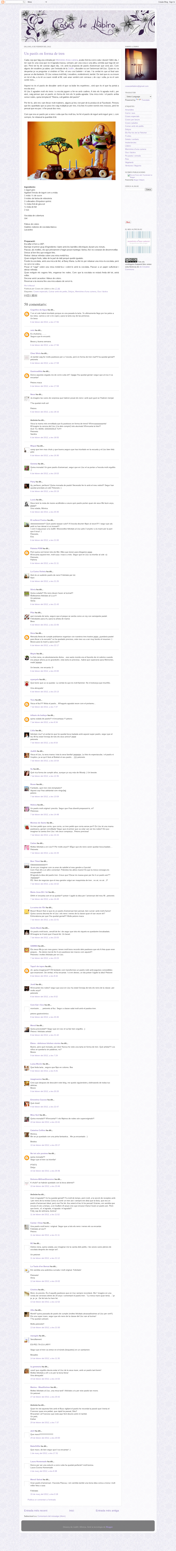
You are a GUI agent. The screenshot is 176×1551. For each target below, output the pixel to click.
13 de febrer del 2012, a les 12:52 (45, 1302)
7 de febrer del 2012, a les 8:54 (44, 743)
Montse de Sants (38, 823)
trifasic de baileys (38, 715)
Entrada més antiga (107, 1510)
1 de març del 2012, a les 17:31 (44, 1453)
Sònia (33, 589)
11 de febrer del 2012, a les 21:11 (45, 1235)
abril (32, 1431)
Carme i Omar (36, 1223)
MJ (31, 1243)
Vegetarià (129, 162)
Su (31, 769)
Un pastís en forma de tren (44, 53)
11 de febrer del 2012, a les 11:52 (45, 1215)
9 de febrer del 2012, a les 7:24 (44, 1056)
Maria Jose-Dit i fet (39, 892)
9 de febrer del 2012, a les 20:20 (44, 1091)
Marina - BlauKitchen (40, 1387)
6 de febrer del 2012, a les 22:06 (44, 625)
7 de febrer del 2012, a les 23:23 (44, 958)
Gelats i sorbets (132, 139)
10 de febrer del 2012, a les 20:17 (45, 1145)
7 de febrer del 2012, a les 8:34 (44, 722)
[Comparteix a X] (30, 295)
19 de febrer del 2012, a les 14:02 (45, 1379)
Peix (127, 159)
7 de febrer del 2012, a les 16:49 (44, 899)
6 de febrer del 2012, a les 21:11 (44, 563)
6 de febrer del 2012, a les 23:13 (44, 692)
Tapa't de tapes (37, 966)
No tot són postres (39, 1153)
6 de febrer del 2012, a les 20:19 (44, 491)
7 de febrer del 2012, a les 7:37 (44, 707)
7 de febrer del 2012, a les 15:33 (44, 853)
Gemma (33, 464)
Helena (33, 805)
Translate (145, 100)
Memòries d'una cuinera (85, 292)
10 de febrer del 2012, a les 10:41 (45, 1122)
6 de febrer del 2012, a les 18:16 (44, 412)
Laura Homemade (38, 1462)
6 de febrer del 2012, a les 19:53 (44, 473)
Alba (32, 1310)
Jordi (32, 984)
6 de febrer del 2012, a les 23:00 (44, 671)
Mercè (33, 1025)
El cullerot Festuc (38, 520)
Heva (32, 633)
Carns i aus (130, 113)
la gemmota (35, 1367)
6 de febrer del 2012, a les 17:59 (44, 363)
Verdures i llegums (133, 166)
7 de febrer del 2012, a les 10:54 (44, 761)
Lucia (33, 500)
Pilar (32, 613)
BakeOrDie (35, 1446)
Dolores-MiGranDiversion (42, 1179)
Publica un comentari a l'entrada (42, 1500)
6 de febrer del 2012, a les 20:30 (44, 512)
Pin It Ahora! (29, 286)
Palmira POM (36, 548)
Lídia (32, 731)
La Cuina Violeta (38, 572)
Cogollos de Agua (38, 310)
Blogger (109, 1527)
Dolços (71, 292)
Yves (32, 700)
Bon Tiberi (35, 861)
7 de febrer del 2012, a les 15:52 (44, 884)
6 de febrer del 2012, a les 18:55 (44, 437)
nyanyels (34, 679)
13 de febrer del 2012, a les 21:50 (45, 1328)
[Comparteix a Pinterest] (36, 295)
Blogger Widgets (139, 180)
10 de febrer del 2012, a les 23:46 (45, 1186)
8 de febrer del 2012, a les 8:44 (44, 976)
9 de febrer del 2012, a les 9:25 (44, 1071)
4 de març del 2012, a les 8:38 (43, 1471)
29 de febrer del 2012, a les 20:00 (45, 1438)
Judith (70, 68)
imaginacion (36, 1079)
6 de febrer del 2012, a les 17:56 (44, 345)
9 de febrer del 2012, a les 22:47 (44, 1107)
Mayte (33, 654)
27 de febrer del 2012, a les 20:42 (45, 1397)
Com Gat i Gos (37, 1005)
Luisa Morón (36, 1064)
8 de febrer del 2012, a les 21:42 (44, 1035)
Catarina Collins (38, 1130)
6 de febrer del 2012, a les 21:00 (44, 540)
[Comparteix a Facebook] (33, 295)
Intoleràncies (130, 143)
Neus (32, 394)
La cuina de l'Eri (37, 907)
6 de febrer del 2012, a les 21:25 (44, 581)
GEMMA (34, 946)
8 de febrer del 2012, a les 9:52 (44, 997)
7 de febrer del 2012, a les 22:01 (44, 920)
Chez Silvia (35, 353)
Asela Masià (36, 928)
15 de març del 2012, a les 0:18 (44, 1494)
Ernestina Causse (38, 1100)
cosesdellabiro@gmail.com (136, 86)
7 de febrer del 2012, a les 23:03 (44, 938)
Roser (33, 784)
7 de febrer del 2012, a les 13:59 (44, 797)
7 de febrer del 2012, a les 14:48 (44, 815)
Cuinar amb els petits (58, 292)
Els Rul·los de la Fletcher (136, 133)
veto (32, 330)
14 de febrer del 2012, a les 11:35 (45, 1358)
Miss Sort (34, 1115)
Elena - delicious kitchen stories (45, 1043)
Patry (32, 482)
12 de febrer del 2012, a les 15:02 (45, 1281)
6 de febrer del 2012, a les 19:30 (44, 455)
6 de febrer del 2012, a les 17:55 (44, 322)
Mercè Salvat (36, 1480)
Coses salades (131, 123)
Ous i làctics (102, 292)
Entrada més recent (35, 1510)
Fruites (128, 136)
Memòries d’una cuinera (67, 60)
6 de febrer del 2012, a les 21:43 (44, 604)
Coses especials (40, 292)
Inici (71, 1510)
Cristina (34, 1290)
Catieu (33, 843)
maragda (34, 1336)
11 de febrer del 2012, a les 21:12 (45, 1258)
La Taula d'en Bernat (40, 1266)
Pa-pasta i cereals (133, 156)
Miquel (33, 446)
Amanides (129, 110)
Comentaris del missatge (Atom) (52, 1516)
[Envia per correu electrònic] (25, 295)
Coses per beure (132, 120)
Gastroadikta (36, 371)
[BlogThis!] (28, 295)
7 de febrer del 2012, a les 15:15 (44, 835)
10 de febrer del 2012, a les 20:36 (45, 1171)
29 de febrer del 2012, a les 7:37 (44, 1423)
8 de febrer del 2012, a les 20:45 (44, 1017)
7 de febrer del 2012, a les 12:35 (44, 776)
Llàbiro (128, 146)
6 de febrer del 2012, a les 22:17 (44, 645)
